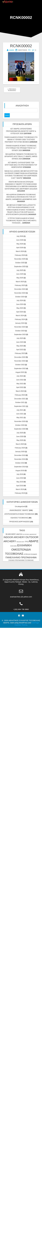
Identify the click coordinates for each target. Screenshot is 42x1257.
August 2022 (20, 372)
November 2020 (19, 421)
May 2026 (20, 244)
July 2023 (20, 338)
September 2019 (20, 466)
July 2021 (20, 410)
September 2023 (20, 334)
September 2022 (20, 368)
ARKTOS (19, 534)
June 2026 (20, 240)
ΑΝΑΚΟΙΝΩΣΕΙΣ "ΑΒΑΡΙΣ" (19, 510)
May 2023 (20, 346)
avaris (11, 50)
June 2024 (20, 304)
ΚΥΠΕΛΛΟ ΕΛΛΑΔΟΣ (30, 554)
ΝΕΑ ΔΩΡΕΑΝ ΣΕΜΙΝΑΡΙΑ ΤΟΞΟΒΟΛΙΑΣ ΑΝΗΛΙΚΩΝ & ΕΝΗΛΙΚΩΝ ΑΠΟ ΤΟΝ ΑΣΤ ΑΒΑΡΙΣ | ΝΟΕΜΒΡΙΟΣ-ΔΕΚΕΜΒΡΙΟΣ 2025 (21, 197)
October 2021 (20, 402)
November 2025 (19, 259)
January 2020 (20, 451)
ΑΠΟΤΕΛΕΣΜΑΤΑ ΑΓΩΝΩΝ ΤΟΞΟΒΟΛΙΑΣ (19, 514)
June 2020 (20, 436)
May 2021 (20, 417)
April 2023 (19, 349)
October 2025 (20, 262)
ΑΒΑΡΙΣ (33, 541)
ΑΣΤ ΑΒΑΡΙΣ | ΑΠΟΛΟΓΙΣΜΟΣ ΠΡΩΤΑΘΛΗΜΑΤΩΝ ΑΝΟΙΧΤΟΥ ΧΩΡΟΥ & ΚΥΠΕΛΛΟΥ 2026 (21, 131)
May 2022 (20, 383)
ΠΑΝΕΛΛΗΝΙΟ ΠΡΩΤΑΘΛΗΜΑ (21, 557)
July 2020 (20, 433)
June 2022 (20, 380)
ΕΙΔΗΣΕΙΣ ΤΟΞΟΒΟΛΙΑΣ (19, 518)
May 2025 (20, 278)
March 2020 (20, 444)
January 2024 (20, 323)
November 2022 (19, 361)
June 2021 (20, 414)
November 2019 (19, 459)
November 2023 (19, 327)
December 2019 (19, 455)
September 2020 (20, 429)
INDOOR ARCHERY (14, 537)
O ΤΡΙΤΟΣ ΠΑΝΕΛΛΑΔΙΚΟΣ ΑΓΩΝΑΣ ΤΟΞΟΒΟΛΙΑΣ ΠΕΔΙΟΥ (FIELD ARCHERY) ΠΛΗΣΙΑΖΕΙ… (21, 220)
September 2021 (20, 406)
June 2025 (20, 274)
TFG (26, 541)
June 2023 (20, 342)
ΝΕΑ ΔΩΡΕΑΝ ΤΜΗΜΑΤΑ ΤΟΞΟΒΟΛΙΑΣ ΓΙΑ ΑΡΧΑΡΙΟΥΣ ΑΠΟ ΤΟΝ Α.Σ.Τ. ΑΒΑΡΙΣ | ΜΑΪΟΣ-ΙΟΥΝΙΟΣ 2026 (21, 156)
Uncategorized (20, 506)
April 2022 (19, 387)
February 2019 (20, 493)
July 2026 (20, 236)
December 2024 (19, 289)
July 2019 (20, 474)
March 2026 (20, 251)
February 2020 (20, 448)
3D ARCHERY (11, 534)
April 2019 (19, 485)
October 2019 (20, 463)
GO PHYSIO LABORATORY (29, 534)
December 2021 (19, 399)
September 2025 (20, 266)
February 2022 (20, 395)
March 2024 (20, 315)
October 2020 (20, 425)
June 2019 (20, 478)
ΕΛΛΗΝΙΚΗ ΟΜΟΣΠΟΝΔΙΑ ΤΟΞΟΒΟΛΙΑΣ (18, 549)
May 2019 (20, 482)
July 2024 (20, 300)
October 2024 (20, 297)
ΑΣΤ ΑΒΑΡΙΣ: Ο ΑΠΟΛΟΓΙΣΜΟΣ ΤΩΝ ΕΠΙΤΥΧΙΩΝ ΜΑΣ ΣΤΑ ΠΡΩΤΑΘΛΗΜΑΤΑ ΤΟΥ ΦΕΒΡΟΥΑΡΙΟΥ (21, 165)
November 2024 (19, 293)
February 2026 (20, 255)
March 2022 (20, 391)
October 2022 (20, 364)
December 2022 (19, 357)
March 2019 (20, 489)
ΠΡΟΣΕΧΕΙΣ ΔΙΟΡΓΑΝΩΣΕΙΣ (19, 521)
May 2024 (20, 308)
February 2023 (20, 353)
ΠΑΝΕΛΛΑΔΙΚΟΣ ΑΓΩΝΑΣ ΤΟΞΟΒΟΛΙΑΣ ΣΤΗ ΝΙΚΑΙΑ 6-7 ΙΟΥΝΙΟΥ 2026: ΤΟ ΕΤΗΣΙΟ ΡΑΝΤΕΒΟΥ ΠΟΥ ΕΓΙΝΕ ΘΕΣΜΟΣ (21, 139)
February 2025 (20, 285)
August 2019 (20, 470)
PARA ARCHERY (20, 541)
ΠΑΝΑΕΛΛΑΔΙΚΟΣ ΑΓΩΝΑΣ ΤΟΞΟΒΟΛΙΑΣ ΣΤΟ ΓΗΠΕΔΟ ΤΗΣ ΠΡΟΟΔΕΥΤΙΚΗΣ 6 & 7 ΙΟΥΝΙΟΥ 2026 (21, 148)
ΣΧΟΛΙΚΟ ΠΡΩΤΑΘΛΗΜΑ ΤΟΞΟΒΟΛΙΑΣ (21, 560)
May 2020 (20, 440)
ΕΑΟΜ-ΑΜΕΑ (13, 546)
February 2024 (20, 319)
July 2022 (20, 376)
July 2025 (20, 270)
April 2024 (19, 312)
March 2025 (20, 281)
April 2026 (19, 247)
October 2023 (20, 331)
